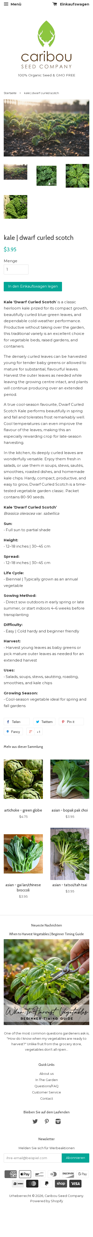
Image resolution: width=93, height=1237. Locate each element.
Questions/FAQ (46, 1086)
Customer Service (46, 1092)
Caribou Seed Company (64, 1196)
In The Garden (46, 1080)
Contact (46, 1098)
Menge (10, 260)
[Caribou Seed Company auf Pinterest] (46, 1122)
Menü (15, 4)
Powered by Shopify (46, 1201)
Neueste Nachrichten (46, 925)
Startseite (10, 93)
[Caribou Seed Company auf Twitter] (35, 1122)
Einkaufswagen (74, 4)
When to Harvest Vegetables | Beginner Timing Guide (46, 934)
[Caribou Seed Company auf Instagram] (58, 1122)
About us (46, 1074)
